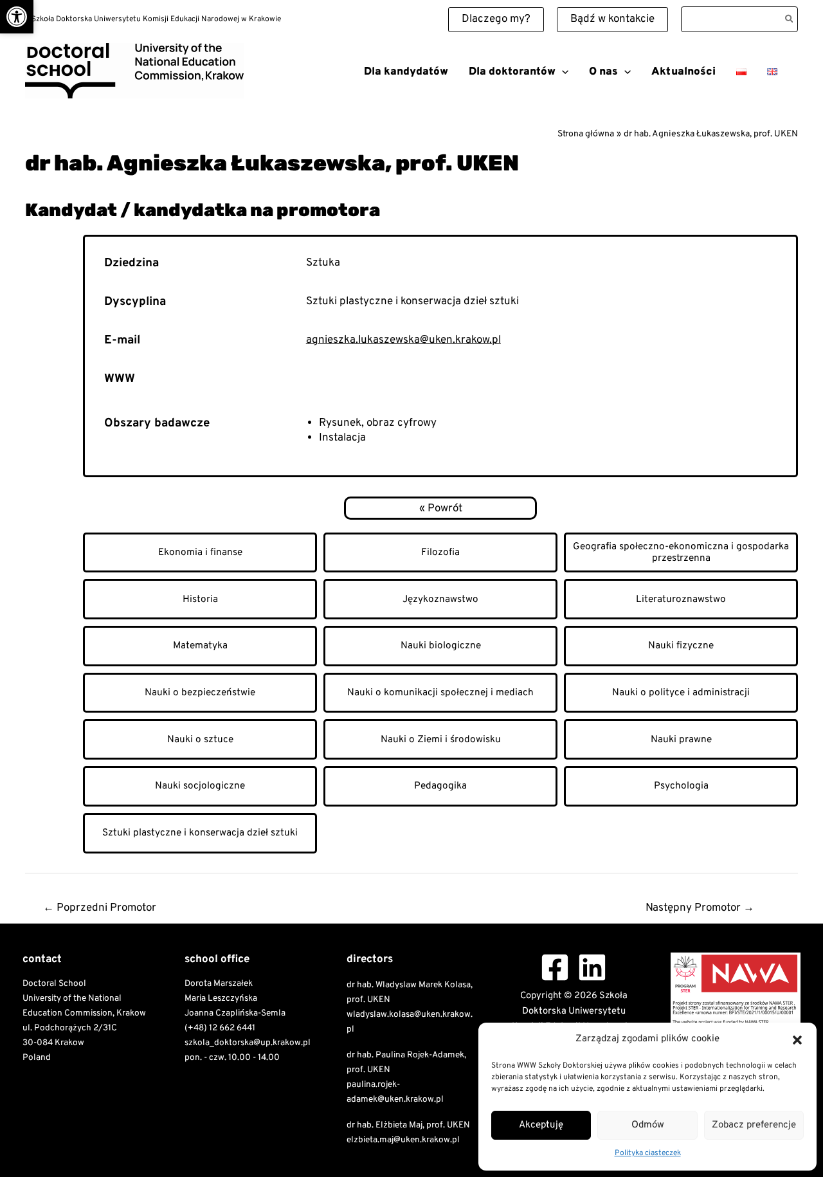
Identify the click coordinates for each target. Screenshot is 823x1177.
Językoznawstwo (440, 599)
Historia (200, 599)
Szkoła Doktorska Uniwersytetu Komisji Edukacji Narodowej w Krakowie (166, 102)
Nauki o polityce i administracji (681, 692)
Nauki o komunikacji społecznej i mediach (440, 692)
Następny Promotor (700, 908)
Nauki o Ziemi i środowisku (441, 739)
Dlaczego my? (496, 19)
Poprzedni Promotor (99, 908)
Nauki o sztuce (200, 739)
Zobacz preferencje (754, 1125)
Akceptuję (541, 1125)
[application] (562, 72)
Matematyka (200, 645)
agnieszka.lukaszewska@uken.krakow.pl (403, 340)
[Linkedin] (592, 967)
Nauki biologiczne (441, 645)
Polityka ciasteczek (648, 1153)
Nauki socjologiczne (200, 786)
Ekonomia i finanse (200, 552)
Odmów (647, 1125)
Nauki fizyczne (681, 645)
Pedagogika (440, 786)
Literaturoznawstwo (681, 599)
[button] (16, 16)
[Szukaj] (789, 19)
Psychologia (681, 786)
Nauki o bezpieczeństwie (200, 692)
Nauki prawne (681, 739)
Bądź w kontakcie (612, 19)
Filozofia (440, 552)
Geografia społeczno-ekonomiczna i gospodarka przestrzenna (681, 552)
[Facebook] (555, 967)
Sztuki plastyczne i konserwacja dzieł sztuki (200, 832)
